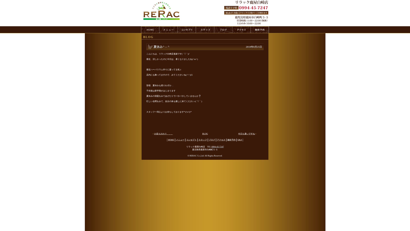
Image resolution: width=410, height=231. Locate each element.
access (241, 29)
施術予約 (231, 140)
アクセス (221, 140)
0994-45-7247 (217, 147)
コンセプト (191, 140)
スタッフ (203, 140)
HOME (150, 29)
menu (168, 29)
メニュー (180, 140)
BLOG (205, 134)
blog (223, 29)
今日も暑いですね (246, 134)
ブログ (212, 140)
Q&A (240, 140)
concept (187, 29)
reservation (260, 29)
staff (205, 29)
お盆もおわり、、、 (163, 134)
